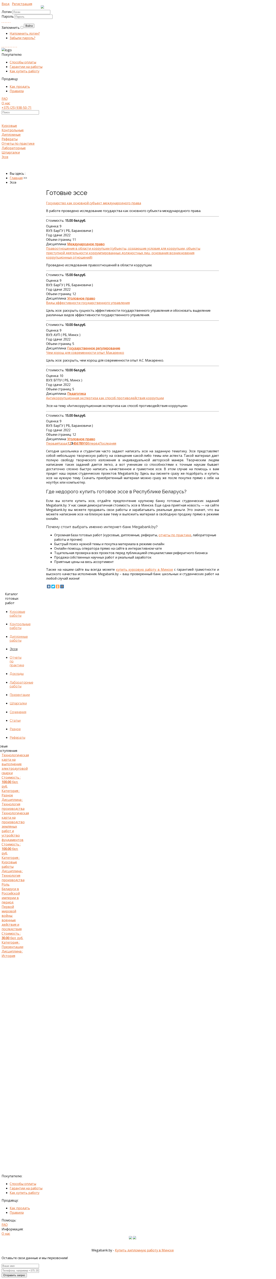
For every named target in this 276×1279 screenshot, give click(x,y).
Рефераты (10, 139)
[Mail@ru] (8, 21)
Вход (5, 4)
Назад (62, 443)
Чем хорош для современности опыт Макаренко (85, 352)
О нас (6, 103)
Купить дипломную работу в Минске (144, 1250)
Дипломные (11, 134)
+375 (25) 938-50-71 (17, 107)
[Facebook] (5, 21)
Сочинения (18, 712)
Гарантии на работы (26, 66)
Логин (7, 12)
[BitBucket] (16, 45)
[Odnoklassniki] (3, 21)
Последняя (107, 443)
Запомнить (11, 27)
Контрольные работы (20, 626)
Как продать (20, 86)
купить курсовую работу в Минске (144, 569)
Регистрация (22, 4)
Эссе (5, 157)
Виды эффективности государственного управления (88, 303)
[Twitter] (10, 21)
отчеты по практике (175, 535)
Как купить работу (24, 71)
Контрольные (13, 130)
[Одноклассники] (57, 586)
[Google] (6, 21)
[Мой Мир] (62, 586)
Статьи (15, 720)
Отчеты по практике (18, 143)
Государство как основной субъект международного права (93, 203)
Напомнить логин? (25, 33)
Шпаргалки (11, 152)
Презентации (20, 695)
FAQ (5, 98)
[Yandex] (13, 45)
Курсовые (9, 125)
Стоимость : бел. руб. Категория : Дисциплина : (13, 782)
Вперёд (93, 443)
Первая (52, 443)
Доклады (17, 674)
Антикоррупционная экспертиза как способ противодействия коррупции (105, 398)
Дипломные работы (19, 638)
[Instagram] (6, 45)
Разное (15, 729)
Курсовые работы (17, 614)
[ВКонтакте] (49, 586)
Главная (16, 178)
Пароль (8, 16)
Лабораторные (14, 148)
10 (85, 443)
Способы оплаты (23, 62)
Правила (17, 91)
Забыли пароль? (22, 38)
